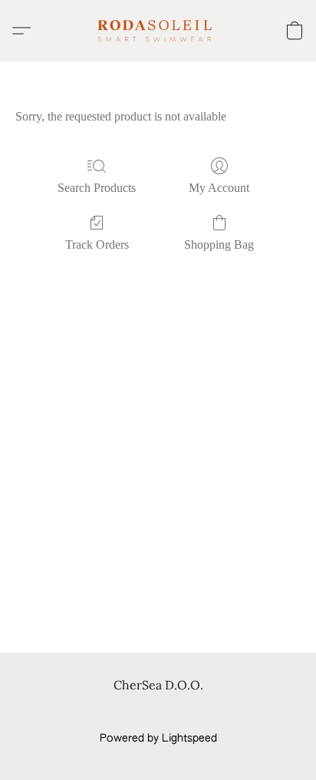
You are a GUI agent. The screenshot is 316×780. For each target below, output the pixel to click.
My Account (219, 187)
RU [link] (149, 712)
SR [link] (172, 712)
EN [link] (126, 712)
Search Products (97, 187)
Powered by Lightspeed (158, 738)
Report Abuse (229, 712)
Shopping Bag (219, 244)
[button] (158, 30)
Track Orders (97, 244)
